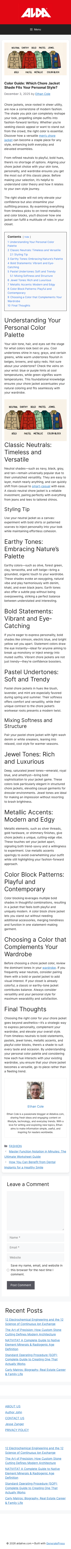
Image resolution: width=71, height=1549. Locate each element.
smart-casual (41, 486)
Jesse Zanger (14, 1424)
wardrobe (49, 967)
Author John (13, 1412)
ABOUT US (13, 1406)
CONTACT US (14, 1418)
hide (26, 236)
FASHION (15, 1146)
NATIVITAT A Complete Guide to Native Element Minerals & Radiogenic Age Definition (32, 1345)
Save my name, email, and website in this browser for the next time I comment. (37, 1270)
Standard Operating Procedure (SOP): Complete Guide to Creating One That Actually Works (31, 1359)
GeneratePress (55, 1543)
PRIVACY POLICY (17, 1430)
